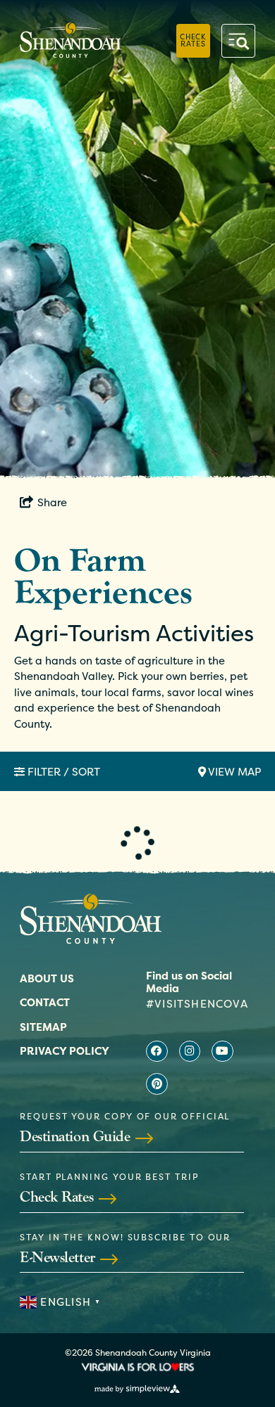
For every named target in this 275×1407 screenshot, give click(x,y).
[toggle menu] (238, 41)
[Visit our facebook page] (157, 1051)
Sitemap (43, 1027)
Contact (45, 1002)
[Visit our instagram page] (190, 1051)
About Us (47, 978)
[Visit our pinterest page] (157, 1084)
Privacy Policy (64, 1050)
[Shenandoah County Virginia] (70, 40)
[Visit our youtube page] (222, 1051)
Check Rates (193, 40)
